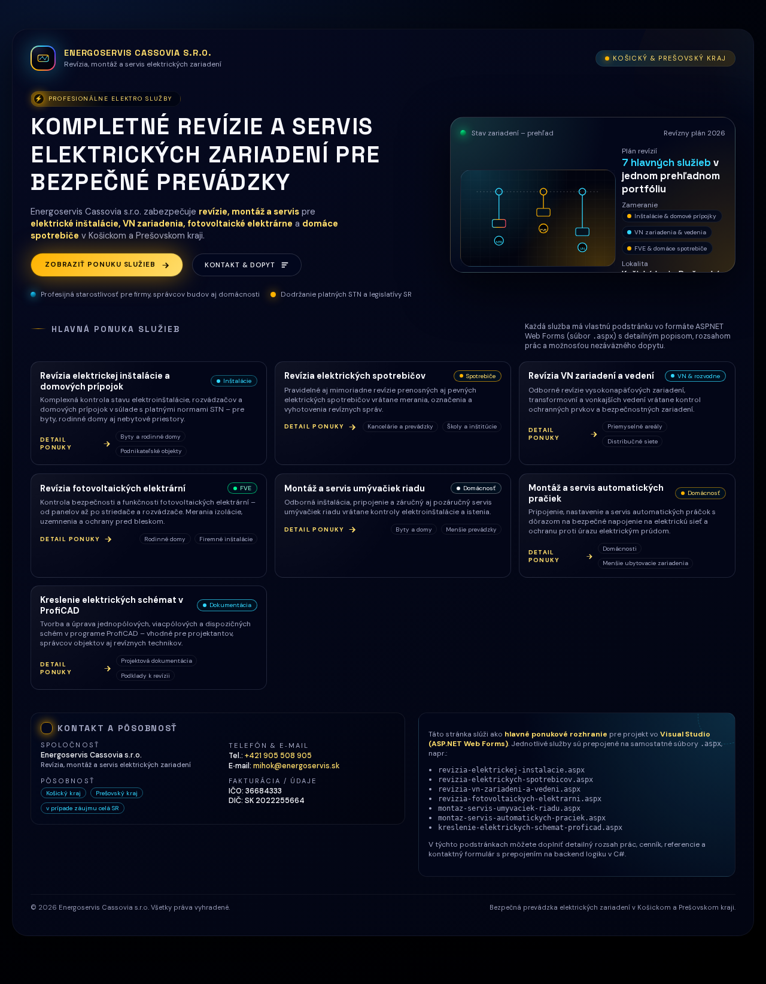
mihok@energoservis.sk (296, 766)
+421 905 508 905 (278, 755)
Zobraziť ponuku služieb (100, 264)
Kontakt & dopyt (240, 265)
